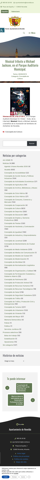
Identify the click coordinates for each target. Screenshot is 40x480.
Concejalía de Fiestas (12, 223)
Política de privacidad (21, 456)
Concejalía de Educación (13, 215)
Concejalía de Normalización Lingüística (19, 265)
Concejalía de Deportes (13, 211)
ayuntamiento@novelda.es (25, 2)
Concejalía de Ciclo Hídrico (14, 193)
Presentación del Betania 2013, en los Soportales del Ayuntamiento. (23, 388)
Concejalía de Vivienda (13, 313)
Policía (6, 323)
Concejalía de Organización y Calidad (18, 271)
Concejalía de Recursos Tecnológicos (18, 289)
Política (7, 326)
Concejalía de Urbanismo (13, 310)
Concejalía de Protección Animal (16, 283)
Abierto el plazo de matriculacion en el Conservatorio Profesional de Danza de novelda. (16, 400)
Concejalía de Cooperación (14, 205)
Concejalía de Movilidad (13, 262)
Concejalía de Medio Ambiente (16, 249)
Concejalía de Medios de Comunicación (19, 253)
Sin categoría (8, 345)
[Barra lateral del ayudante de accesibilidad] (2, 30)
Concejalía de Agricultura (14, 185)
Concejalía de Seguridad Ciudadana (18, 295)
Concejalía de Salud (11, 292)
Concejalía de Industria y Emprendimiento (20, 235)
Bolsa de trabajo (10, 335)
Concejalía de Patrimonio (13, 279)
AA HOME (6, 160)
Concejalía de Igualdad (13, 232)
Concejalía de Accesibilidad (14, 173)
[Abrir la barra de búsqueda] (24, 33)
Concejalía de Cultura (13, 132)
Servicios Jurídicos (11, 329)
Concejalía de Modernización (15, 259)
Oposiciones (9, 342)
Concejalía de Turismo (12, 307)
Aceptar (6, 477)
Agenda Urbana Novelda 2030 (16, 166)
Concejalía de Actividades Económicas (19, 181)
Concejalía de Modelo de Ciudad (16, 256)
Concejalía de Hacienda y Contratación (19, 226)
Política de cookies (21, 459)
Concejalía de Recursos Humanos (17, 286)
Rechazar (14, 477)
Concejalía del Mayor (12, 317)
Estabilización (9, 339)
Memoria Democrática (12, 320)
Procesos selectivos (10, 332)
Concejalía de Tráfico (12, 298)
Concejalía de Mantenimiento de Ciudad (19, 244)
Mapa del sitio (21, 462)
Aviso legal (21, 453)
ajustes (16, 473)
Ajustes (23, 477)
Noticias (6, 163)
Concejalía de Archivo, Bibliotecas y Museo (20, 188)
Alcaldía (7, 170)
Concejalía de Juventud (13, 241)
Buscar (31, 143)
